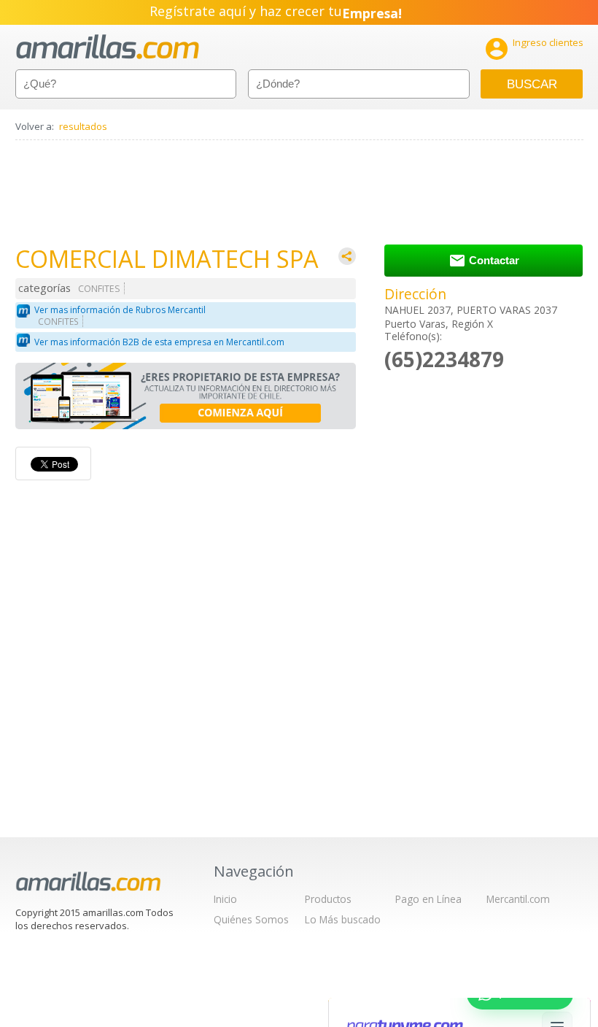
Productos (328, 899)
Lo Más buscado (343, 919)
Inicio (225, 899)
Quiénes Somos (251, 919)
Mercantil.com (518, 899)
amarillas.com (107, 47)
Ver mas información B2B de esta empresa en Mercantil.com (159, 342)
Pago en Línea (428, 899)
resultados (83, 126)
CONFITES (99, 288)
